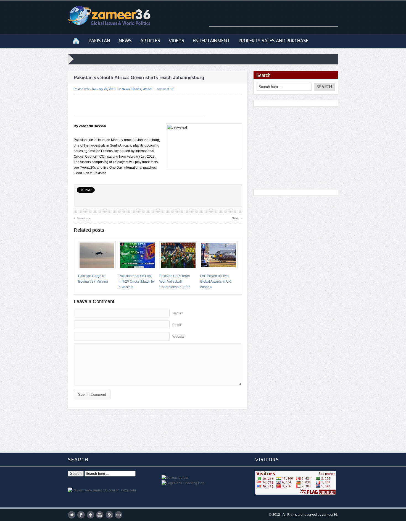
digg (118, 515)
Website (178, 336)
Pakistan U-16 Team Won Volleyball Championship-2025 (174, 281)
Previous (82, 217)
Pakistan (99, 40)
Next (237, 217)
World (147, 89)
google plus (90, 515)
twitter (71, 515)
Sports (136, 89)
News (125, 40)
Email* (177, 325)
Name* (177, 313)
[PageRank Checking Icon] (183, 483)
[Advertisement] (273, 18)
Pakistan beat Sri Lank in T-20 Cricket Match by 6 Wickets (137, 281)
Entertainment (211, 40)
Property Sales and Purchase (274, 40)
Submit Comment (92, 394)
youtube (100, 515)
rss (109, 515)
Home (76, 40)
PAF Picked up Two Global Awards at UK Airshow (215, 281)
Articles (150, 40)
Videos (176, 40)
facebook (81, 515)
